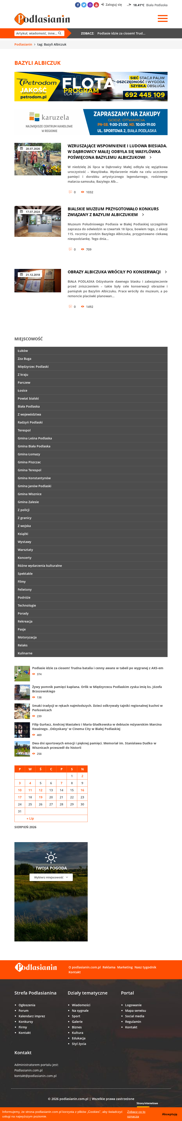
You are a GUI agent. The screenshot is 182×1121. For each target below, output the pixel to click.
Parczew (24, 382)
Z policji (24, 510)
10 (20, 790)
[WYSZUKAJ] (39, 33)
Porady (23, 613)
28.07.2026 (32, 149)
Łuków (23, 351)
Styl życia (79, 1044)
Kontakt (75, 972)
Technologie (27, 605)
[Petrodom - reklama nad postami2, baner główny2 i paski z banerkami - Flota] (91, 86)
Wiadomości (81, 1005)
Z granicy (25, 518)
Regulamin (133, 1021)
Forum (23, 1010)
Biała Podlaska (29, 406)
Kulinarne (25, 653)
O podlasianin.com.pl (85, 967)
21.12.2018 (32, 275)
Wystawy (24, 542)
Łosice (22, 390)
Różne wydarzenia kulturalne (40, 565)
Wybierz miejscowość (49, 877)
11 (30, 790)
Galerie (77, 1021)
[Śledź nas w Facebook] (77, 5)
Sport (76, 1016)
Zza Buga (24, 358)
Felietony (25, 589)
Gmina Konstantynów (34, 478)
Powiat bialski (28, 398)
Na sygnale (80, 1010)
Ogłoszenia (27, 1005)
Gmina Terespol (29, 470)
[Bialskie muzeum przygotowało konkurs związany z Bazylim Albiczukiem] (37, 233)
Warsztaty (25, 550)
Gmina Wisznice (30, 494)
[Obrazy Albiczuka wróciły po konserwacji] (37, 296)
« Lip (30, 818)
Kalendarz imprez (32, 1016)
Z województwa (29, 414)
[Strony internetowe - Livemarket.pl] (151, 1107)
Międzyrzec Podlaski (33, 366)
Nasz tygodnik (145, 967)
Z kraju (23, 374)
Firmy (23, 1027)
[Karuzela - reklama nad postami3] (91, 122)
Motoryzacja (27, 637)
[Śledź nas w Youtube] (96, 5)
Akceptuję (169, 1114)
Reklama (109, 967)
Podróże (24, 597)
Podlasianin (23, 44)
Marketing (125, 967)
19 (40, 797)
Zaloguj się (113, 4)
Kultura (77, 1033)
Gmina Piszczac (29, 462)
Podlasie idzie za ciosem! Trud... (121, 33)
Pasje (22, 629)
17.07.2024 (32, 212)
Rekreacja (25, 621)
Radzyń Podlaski (30, 422)
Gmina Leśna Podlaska (35, 438)
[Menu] (163, 18)
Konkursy (26, 1021)
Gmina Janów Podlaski (34, 486)
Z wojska (24, 526)
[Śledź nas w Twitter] (84, 5)
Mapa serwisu (135, 1010)
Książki (23, 534)
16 (82, 790)
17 (20, 797)
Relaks (23, 645)
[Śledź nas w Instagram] (90, 5)
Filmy (22, 581)
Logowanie (133, 1005)
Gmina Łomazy (29, 454)
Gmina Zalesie (28, 502)
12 (40, 790)
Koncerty (25, 558)
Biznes (77, 1027)
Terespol (24, 430)
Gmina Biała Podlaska (34, 446)
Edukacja (78, 1038)
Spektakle (25, 573)
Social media (134, 1016)
